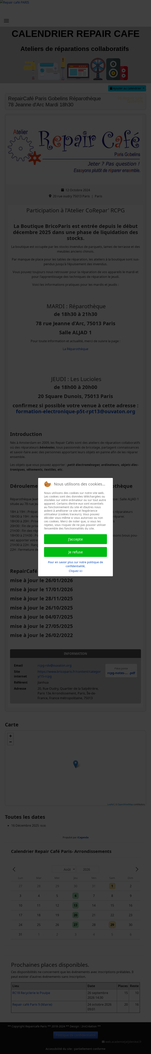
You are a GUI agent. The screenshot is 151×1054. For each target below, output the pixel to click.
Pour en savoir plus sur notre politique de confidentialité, (75, 564)
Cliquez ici (75, 571)
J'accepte (75, 539)
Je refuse (75, 552)
